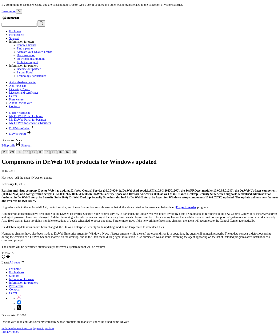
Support (14, 38)
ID (74, 152)
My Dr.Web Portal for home (26, 116)
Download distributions (31, 58)
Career (13, 96)
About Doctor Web (20, 102)
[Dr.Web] (11, 18)
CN (12, 152)
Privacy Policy (10, 331)
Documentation (26, 55)
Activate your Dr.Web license (34, 51)
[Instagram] (19, 298)
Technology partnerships (31, 75)
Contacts (14, 106)
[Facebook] (19, 303)
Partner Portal (25, 72)
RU (4, 152)
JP (46, 152)
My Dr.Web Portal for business (27, 119)
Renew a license (26, 45)
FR (33, 152)
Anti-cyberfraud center (22, 82)
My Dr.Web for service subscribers (30, 123)
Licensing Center (19, 89)
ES (26, 152)
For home (15, 31)
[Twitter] (19, 308)
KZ (53, 152)
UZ (60, 152)
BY (68, 152)
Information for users (21, 279)
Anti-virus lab (17, 85)
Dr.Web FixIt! (18, 133)
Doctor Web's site (19, 112)
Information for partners (23, 282)
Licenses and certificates (23, 92)
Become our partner (29, 69)
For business (16, 34)
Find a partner (25, 48)
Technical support (27, 62)
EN (19, 152)
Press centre (16, 99)
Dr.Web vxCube (19, 128)
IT (40, 152)
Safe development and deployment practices (28, 328)
